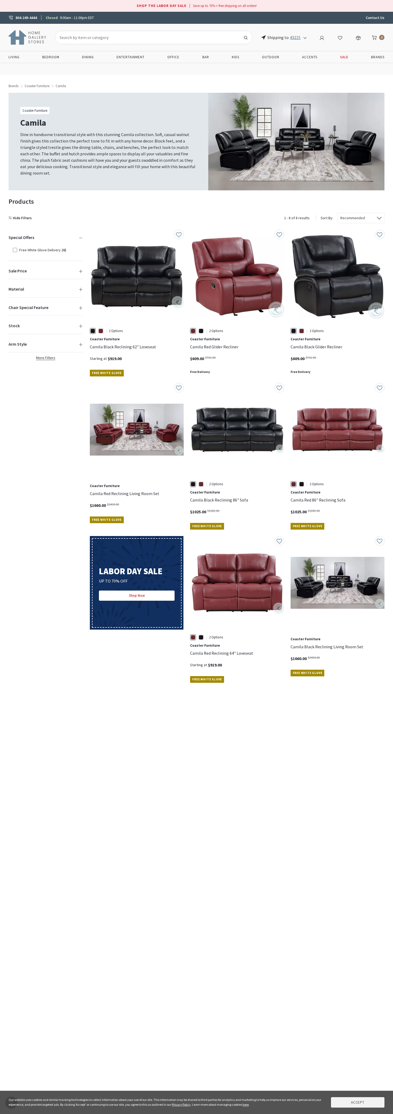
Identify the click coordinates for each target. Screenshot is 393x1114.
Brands (377, 57)
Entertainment (131, 57)
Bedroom (50, 57)
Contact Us (375, 17)
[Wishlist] (340, 37)
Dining (88, 57)
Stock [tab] (14, 325)
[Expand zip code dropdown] (305, 37)
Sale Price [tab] (18, 270)
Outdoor (270, 57)
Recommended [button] (352, 217)
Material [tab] (16, 289)
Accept (357, 1102)
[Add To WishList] (179, 234)
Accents (309, 57)
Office (173, 57)
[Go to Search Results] (245, 37)
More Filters (45, 357)
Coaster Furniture (37, 86)
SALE (344, 57)
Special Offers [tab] (21, 237)
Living (14, 57)
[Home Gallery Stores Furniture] (28, 36)
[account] (322, 37)
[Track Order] (358, 37)
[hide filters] (21, 218)
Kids (235, 57)
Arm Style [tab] (18, 344)
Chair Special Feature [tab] (28, 307)
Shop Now (137, 595)
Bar (205, 57)
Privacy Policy (181, 1105)
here (245, 1105)
